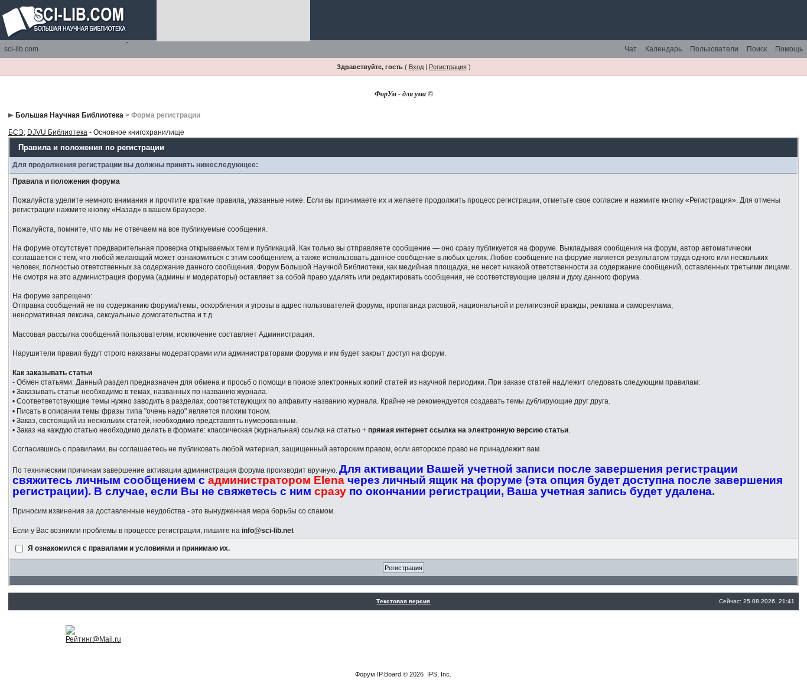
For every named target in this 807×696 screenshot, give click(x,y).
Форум (365, 674)
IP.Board (389, 674)
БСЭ (16, 132)
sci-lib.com (21, 49)
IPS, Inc (438, 674)
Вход (416, 66)
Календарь (663, 49)
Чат (630, 49)
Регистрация (448, 66)
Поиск (757, 49)
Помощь (789, 49)
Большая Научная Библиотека (69, 115)
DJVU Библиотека (57, 132)
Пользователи (714, 49)
